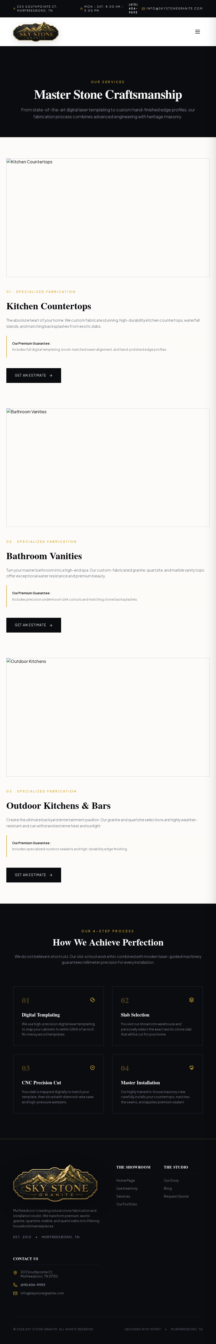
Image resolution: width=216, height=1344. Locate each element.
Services (123, 1196)
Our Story (171, 1180)
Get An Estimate (31, 375)
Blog (168, 1188)
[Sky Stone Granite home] (35, 32)
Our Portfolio (126, 1204)
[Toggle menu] (197, 31)
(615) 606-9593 (132, 8)
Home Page (125, 1180)
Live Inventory (127, 1188)
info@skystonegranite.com (174, 8)
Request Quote (176, 1196)
